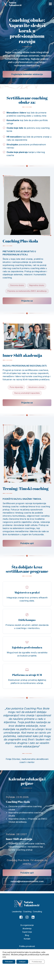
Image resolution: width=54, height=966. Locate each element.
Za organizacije (27, 925)
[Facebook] (21, 917)
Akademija (27, 928)
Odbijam (22, 962)
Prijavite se (27, 300)
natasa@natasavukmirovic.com (27, 881)
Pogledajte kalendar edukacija (27, 74)
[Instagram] (27, 917)
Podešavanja (37, 962)
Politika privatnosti (27, 946)
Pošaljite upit (27, 543)
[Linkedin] (33, 917)
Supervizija (27, 932)
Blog (27, 935)
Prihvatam (9, 962)
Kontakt (27, 939)
